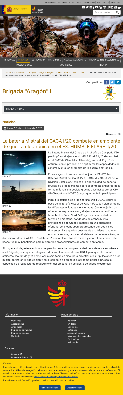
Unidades (71, 324)
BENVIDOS (76, 2)
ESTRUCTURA (38, 60)
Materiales (72, 330)
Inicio (8, 72)
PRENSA (103, 65)
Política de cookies (49, 388)
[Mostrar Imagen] (24, 162)
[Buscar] (117, 12)
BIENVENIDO (50, 2)
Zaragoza (31, 72)
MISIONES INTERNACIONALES (104, 60)
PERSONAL (9, 60)
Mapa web (16, 320)
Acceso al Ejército (76, 333)
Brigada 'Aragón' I (47, 72)
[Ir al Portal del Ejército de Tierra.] (39, 9)
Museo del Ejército (20, 357)
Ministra (15, 354)
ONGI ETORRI (89, 2)
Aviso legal (16, 327)
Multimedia (72, 342)
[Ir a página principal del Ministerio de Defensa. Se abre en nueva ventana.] (16, 9)
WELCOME (115, 2)
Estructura (72, 327)
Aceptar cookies (74, 388)
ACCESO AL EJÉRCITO (75, 60)
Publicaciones (74, 339)
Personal (71, 320)
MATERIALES (54, 60)
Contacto (15, 336)
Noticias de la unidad (67, 72)
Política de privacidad (21, 330)
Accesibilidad (17, 324)
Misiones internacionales (79, 336)
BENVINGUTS (64, 2)
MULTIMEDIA (65, 65)
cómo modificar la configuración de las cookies (56, 376)
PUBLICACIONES (24, 65)
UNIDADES (23, 60)
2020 (82, 72)
